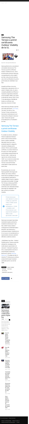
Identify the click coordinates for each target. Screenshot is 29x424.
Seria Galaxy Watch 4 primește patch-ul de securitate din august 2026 (7, 402)
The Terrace (4, 270)
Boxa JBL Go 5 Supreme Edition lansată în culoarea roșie (7, 351)
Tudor (2, 319)
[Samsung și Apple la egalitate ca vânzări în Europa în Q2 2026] (2, 360)
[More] (11, 278)
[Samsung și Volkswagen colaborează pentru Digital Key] (5, 306)
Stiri (6, 3)
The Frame (15, 108)
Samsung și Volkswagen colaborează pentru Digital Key (5, 313)
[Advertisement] (14, 19)
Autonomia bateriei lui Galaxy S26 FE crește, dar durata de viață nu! (7, 387)
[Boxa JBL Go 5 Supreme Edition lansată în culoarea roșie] (2, 348)
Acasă (2, 3)
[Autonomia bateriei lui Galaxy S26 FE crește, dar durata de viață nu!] (2, 384)
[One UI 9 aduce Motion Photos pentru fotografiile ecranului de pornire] (2, 333)
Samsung (4, 268)
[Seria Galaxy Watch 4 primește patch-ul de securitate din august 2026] (2, 397)
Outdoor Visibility (10, 267)
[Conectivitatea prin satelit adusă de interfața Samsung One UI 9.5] (2, 372)
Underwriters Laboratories (7, 272)
